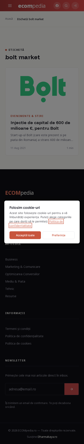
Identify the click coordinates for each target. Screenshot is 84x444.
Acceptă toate (25, 235)
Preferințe (58, 235)
